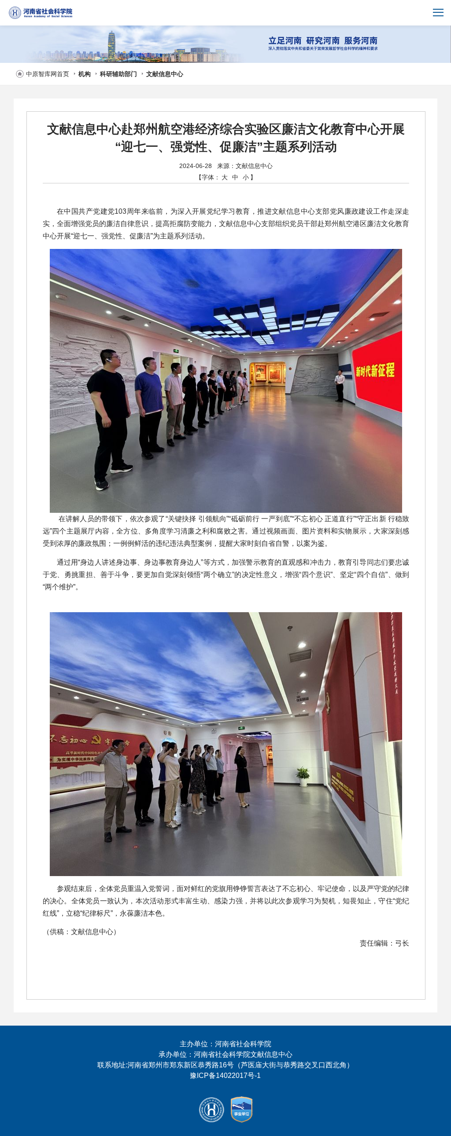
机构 (84, 73)
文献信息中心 (164, 73)
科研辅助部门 (118, 73)
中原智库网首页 (47, 73)
